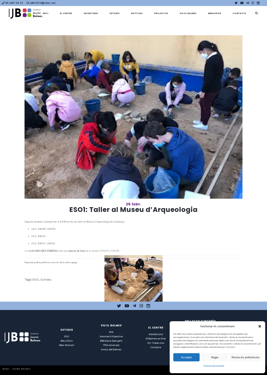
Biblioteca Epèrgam (111, 340)
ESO (66, 336)
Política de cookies (214, 365)
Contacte (155, 347)
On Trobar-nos (155, 343)
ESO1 (36, 279)
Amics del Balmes (111, 349)
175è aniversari (111, 345)
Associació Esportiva (111, 336)
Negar (214, 357)
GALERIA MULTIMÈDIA (43, 251)
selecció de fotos (77, 251)
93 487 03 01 (13, 3)
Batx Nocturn (66, 345)
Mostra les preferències (246, 357)
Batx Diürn (67, 340)
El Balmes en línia (156, 338)
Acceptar (186, 357)
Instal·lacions (156, 334)
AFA (111, 332)
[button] (260, 326)
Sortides (46, 279)
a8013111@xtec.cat (42, 3)
